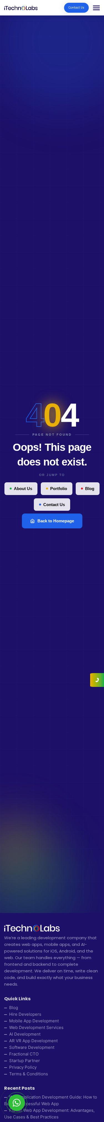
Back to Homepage (55, 520)
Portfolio (58, 488)
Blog (89, 488)
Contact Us (76, 8)
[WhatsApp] (16, 1102)
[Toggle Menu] (94, 7)
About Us (23, 488)
